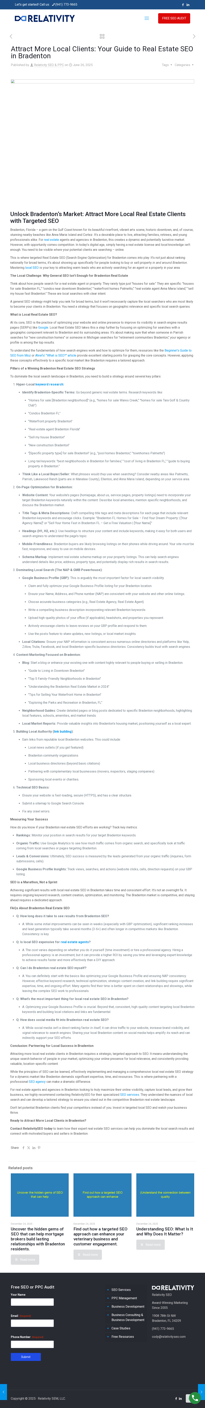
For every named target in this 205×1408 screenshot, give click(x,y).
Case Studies (121, 1328)
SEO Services (121, 1290)
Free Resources (123, 1337)
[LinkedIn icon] (187, 5)
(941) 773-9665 (66, 4)
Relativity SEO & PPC (49, 65)
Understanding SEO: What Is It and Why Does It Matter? (164, 1231)
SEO (53, 220)
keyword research (49, 384)
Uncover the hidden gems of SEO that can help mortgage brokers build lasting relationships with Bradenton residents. (38, 1239)
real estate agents (75, 942)
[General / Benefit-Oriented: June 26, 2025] (201, 1392)
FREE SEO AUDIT (174, 18)
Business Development (128, 1306)
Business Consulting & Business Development (128, 1317)
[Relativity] (45, 18)
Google (43, 327)
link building (62, 731)
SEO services (129, 1095)
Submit (25, 1357)
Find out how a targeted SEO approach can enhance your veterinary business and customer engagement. (100, 1236)
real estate (51, 240)
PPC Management (124, 1298)
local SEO (32, 268)
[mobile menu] (146, 18)
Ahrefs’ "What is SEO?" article (55, 355)
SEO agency (37, 1082)
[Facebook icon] (182, 5)
